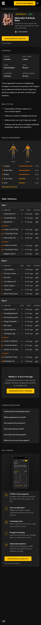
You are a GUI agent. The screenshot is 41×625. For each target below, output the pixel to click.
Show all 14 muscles (9, 187)
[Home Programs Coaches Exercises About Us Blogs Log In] (37, 3)
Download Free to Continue (20, 391)
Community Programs (10, 9)
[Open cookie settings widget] (3, 621)
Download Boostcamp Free (15, 38)
